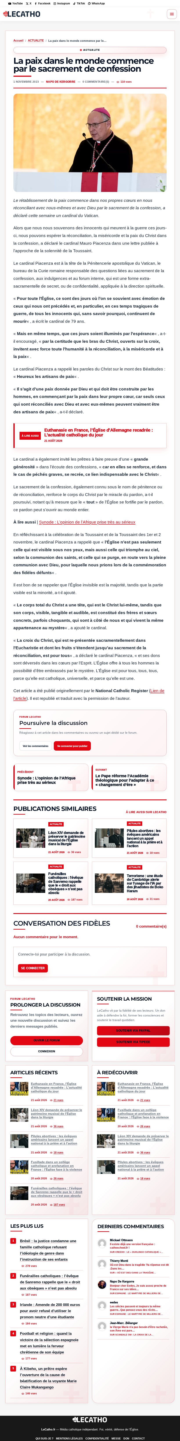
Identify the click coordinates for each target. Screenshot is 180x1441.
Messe (116, 1438)
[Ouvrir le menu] (172, 14)
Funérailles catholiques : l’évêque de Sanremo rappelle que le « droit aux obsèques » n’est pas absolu (50, 1282)
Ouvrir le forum (47, 1040)
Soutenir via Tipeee (133, 1042)
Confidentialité (97, 1438)
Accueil (18, 40)
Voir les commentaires (35, 746)
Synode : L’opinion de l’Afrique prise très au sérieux (87, 522)
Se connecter (33, 968)
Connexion (46, 1051)
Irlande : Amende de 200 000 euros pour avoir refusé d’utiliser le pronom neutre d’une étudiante (50, 1311)
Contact (138, 1438)
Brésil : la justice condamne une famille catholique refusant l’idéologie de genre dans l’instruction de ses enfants (48, 1250)
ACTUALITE (36, 40)
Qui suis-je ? (44, 1438)
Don (126, 1438)
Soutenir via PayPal (133, 1030)
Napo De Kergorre (61, 81)
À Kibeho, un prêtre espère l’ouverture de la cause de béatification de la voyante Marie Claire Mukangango (48, 1377)
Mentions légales (69, 1438)
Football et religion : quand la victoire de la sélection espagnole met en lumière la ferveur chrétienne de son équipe (49, 1343)
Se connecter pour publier (72, 746)
